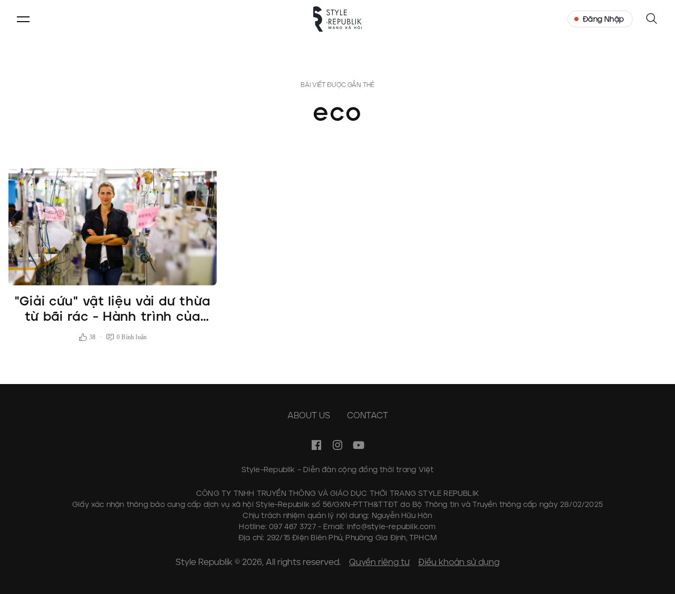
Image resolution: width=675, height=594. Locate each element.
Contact (367, 415)
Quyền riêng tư (379, 562)
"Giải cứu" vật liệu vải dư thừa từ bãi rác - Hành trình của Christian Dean (112, 316)
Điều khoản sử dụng (458, 562)
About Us (308, 415)
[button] (23, 19)
